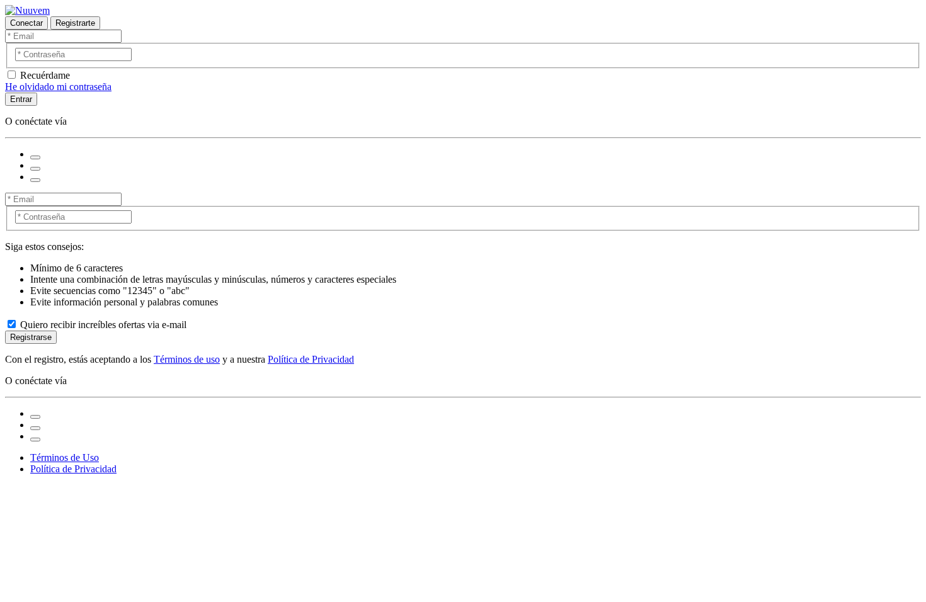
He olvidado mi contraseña (58, 86)
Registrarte (75, 23)
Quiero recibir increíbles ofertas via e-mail (103, 324)
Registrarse (31, 337)
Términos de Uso (64, 457)
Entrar (21, 99)
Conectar (26, 23)
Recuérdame (45, 75)
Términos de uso (187, 359)
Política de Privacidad (311, 359)
